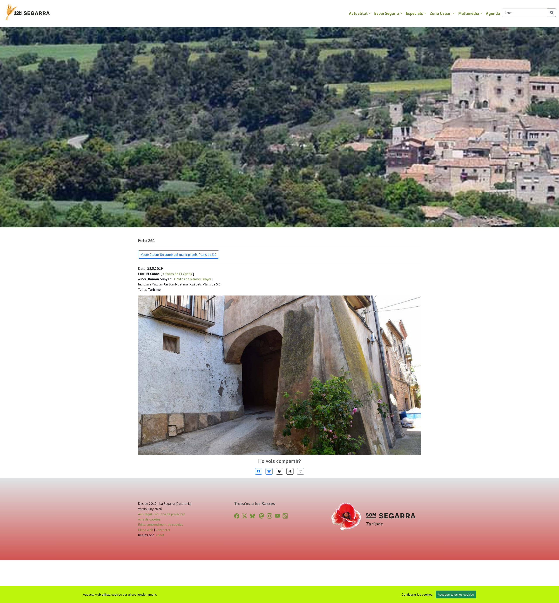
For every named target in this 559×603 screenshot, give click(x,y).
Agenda (493, 13)
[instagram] (269, 516)
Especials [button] (414, 13)
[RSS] (285, 516)
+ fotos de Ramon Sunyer (192, 279)
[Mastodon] (279, 471)
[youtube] (277, 516)
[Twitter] (289, 471)
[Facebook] (258, 471)
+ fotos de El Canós (177, 273)
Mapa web (145, 529)
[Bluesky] (269, 471)
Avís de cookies (149, 519)
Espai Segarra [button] (386, 13)
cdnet (159, 535)
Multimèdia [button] (468, 13)
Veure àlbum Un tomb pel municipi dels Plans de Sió (178, 254)
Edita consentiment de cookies (160, 524)
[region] (279, 594)
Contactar (163, 529)
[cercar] (551, 13)
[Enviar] (300, 471)
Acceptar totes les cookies (456, 594)
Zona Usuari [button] (441, 13)
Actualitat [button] (358, 13)
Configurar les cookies (417, 594)
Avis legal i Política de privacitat (161, 514)
